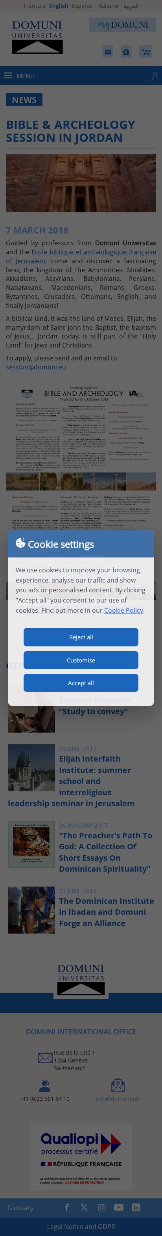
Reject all (81, 637)
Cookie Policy (123, 610)
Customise (81, 660)
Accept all (81, 683)
